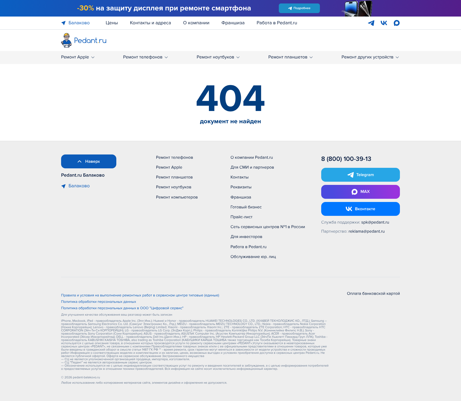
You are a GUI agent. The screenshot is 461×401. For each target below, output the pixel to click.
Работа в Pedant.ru (277, 23)
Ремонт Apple (75, 57)
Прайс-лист (241, 217)
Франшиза (233, 23)
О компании (196, 23)
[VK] (384, 23)
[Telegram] (371, 23)
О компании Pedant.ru (251, 157)
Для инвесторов (246, 236)
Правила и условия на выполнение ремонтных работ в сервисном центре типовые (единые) (140, 295)
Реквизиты (241, 187)
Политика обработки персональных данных (98, 302)
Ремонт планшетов (288, 57)
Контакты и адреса (150, 23)
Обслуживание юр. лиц (253, 256)
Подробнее (301, 8)
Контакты (239, 177)
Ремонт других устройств (367, 57)
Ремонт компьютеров (177, 197)
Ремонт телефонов (142, 57)
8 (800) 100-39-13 (346, 159)
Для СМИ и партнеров (252, 167)
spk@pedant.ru (375, 222)
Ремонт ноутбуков (215, 57)
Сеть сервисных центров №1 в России (267, 226)
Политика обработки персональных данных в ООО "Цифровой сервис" (122, 308)
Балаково (79, 23)
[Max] (397, 23)
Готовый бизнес (246, 207)
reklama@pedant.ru (367, 231)
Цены (112, 23)
